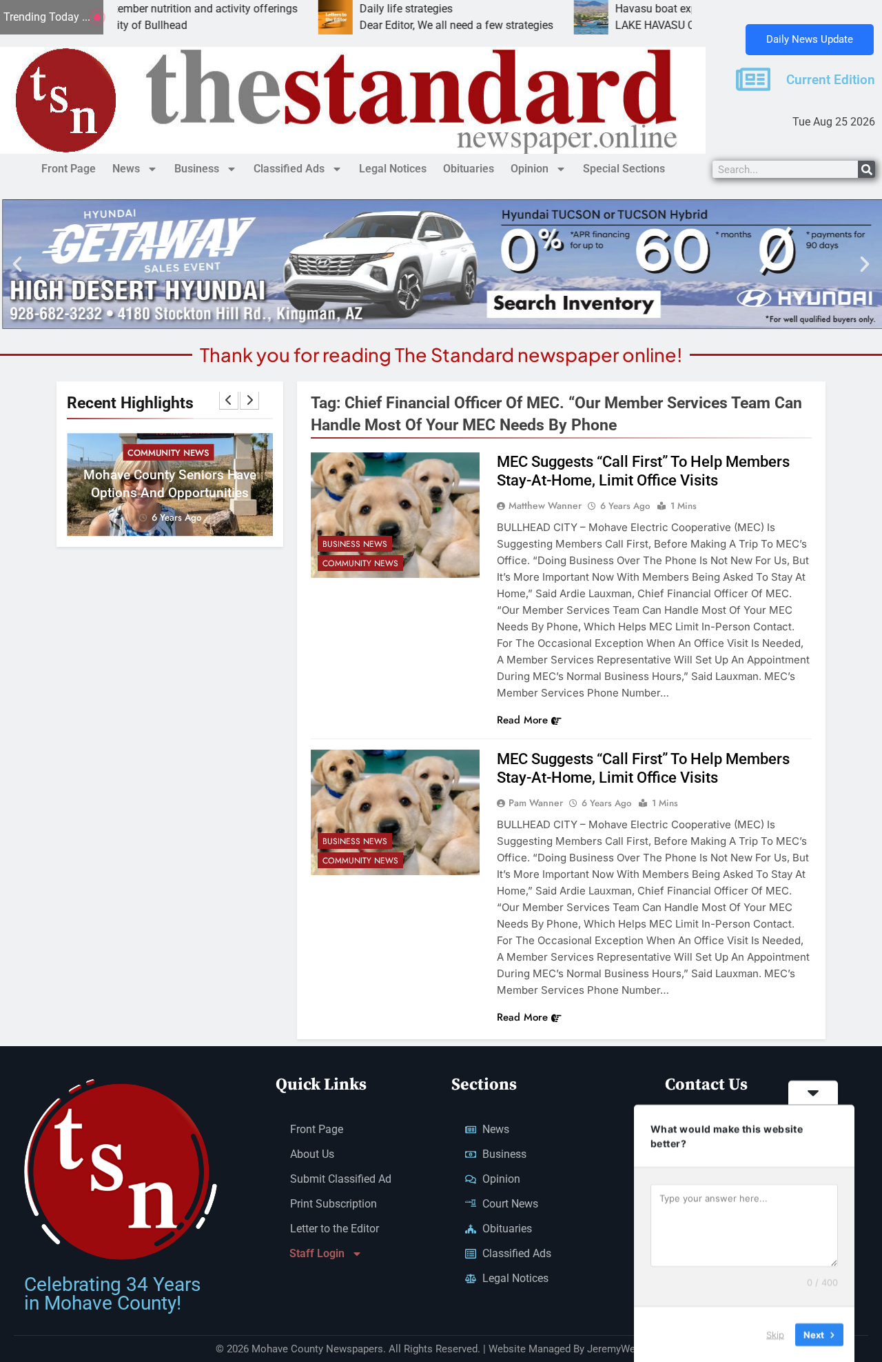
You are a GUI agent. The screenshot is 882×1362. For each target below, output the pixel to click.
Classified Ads (289, 168)
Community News (168, 452)
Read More (522, 720)
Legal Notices (393, 168)
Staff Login (317, 1253)
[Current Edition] (753, 79)
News (126, 168)
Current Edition (830, 80)
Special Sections (624, 168)
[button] (17, 264)
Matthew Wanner (545, 505)
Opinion (529, 168)
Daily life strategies (351, 8)
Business (196, 168)
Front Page (68, 168)
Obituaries (468, 168)
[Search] (866, 169)
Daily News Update (809, 39)
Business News (354, 544)
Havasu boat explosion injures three (647, 8)
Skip (775, 1333)
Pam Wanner (536, 803)
